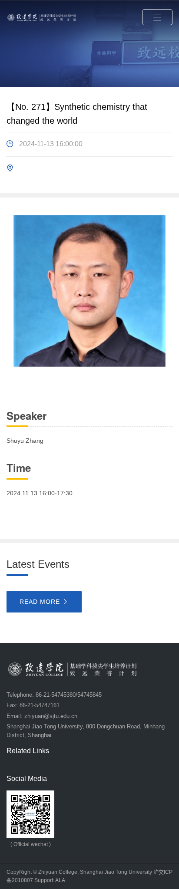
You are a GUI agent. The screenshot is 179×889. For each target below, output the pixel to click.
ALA (60, 880)
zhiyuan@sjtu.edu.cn (50, 716)
